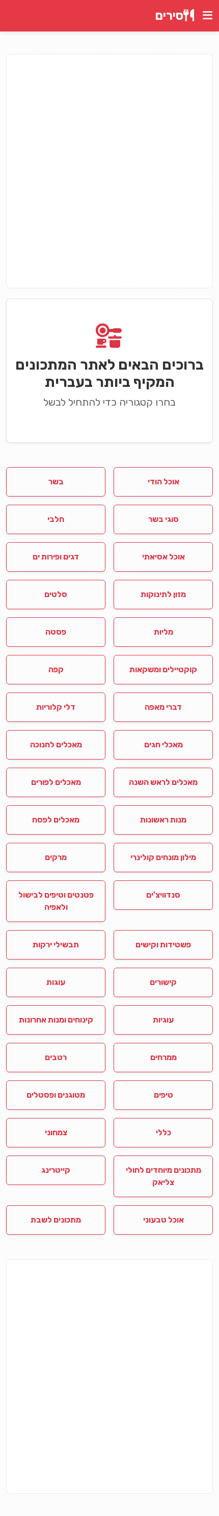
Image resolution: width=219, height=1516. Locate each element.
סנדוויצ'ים (163, 895)
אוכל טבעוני (163, 1220)
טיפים (163, 1095)
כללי (163, 1132)
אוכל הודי (163, 481)
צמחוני (56, 1132)
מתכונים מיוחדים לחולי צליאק (163, 1176)
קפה (56, 669)
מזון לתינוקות (163, 594)
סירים (169, 16)
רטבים (56, 1057)
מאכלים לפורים (56, 782)
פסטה (55, 632)
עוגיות (163, 1020)
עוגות (55, 982)
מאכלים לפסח (55, 820)
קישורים (163, 982)
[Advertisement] (109, 171)
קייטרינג (55, 1170)
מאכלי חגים (163, 744)
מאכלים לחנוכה (56, 744)
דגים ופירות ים (56, 557)
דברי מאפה (163, 707)
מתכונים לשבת (56, 1220)
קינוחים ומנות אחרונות (56, 1020)
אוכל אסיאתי (163, 557)
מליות (163, 632)
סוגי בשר (163, 519)
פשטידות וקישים (163, 944)
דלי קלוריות (55, 707)
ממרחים (163, 1057)
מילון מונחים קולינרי (163, 857)
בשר (56, 481)
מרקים (56, 857)
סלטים (55, 594)
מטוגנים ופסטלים (55, 1095)
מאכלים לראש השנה (163, 782)
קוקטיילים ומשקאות (163, 669)
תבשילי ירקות (56, 944)
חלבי (55, 519)
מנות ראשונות (163, 820)
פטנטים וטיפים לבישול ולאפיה (56, 901)
